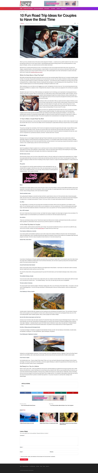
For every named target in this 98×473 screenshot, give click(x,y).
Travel (26, 11)
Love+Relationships (38, 8)
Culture (53, 8)
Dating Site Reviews (28, 8)
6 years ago (27, 23)
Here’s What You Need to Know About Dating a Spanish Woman (68, 424)
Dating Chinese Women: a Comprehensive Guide (49, 423)
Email (21, 451)
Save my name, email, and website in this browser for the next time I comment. (38, 456)
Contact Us (63, 8)
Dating (58, 8)
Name (21, 447)
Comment (22, 435)
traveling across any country (36, 72)
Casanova (22, 23)
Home (21, 8)
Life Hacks (46, 8)
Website (51, 451)
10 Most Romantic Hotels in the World (27, 423)
